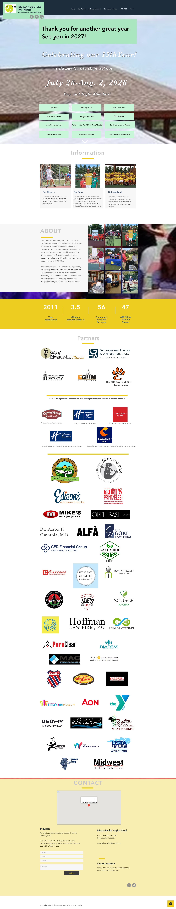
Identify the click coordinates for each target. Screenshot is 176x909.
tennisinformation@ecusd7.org (108, 843)
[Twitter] (37, 17)
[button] (96, 235)
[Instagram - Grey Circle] (42, 17)
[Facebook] (32, 17)
